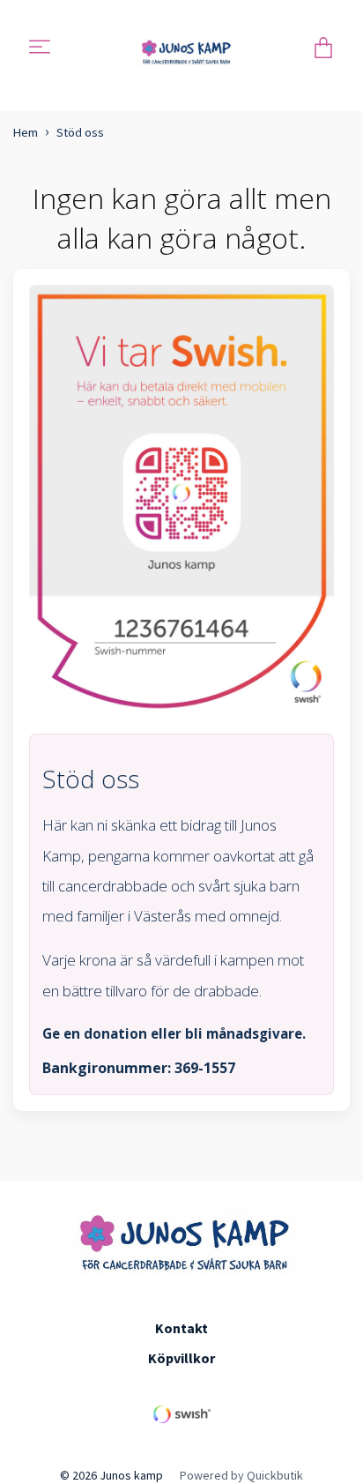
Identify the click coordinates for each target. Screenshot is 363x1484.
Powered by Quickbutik (241, 1475)
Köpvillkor (181, 1358)
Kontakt (181, 1328)
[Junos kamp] (185, 48)
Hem (25, 132)
